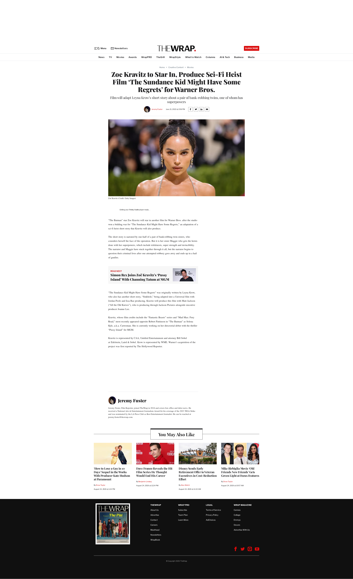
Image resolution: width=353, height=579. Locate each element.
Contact (154, 520)
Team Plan (183, 515)
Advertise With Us (242, 530)
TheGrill (160, 57)
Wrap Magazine (243, 505)
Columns (210, 57)
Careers (153, 525)
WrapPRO (146, 57)
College (237, 515)
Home (162, 67)
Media (251, 57)
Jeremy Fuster (157, 109)
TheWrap (155, 505)
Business (239, 57)
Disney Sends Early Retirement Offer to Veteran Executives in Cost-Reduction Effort (198, 474)
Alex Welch (185, 485)
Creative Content (176, 67)
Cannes (237, 510)
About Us (154, 510)
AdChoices (211, 520)
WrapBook (155, 540)
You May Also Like (176, 434)
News (101, 57)
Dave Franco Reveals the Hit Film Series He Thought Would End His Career (154, 472)
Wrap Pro (183, 505)
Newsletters (121, 48)
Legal (209, 505)
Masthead (154, 530)
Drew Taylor (100, 485)
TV (110, 57)
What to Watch (193, 57)
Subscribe (251, 48)
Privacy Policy (212, 515)
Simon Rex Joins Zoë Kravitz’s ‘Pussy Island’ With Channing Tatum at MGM (139, 277)
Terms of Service (213, 510)
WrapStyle (175, 57)
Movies (120, 57)
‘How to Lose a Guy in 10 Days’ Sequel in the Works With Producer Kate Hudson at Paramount (112, 474)
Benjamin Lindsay (145, 481)
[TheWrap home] (176, 48)
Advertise (154, 515)
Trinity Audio (134, 210)
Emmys (237, 520)
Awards (133, 57)
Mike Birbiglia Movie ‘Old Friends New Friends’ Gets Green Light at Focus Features (240, 472)
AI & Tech (225, 57)
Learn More (183, 520)
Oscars (237, 525)
